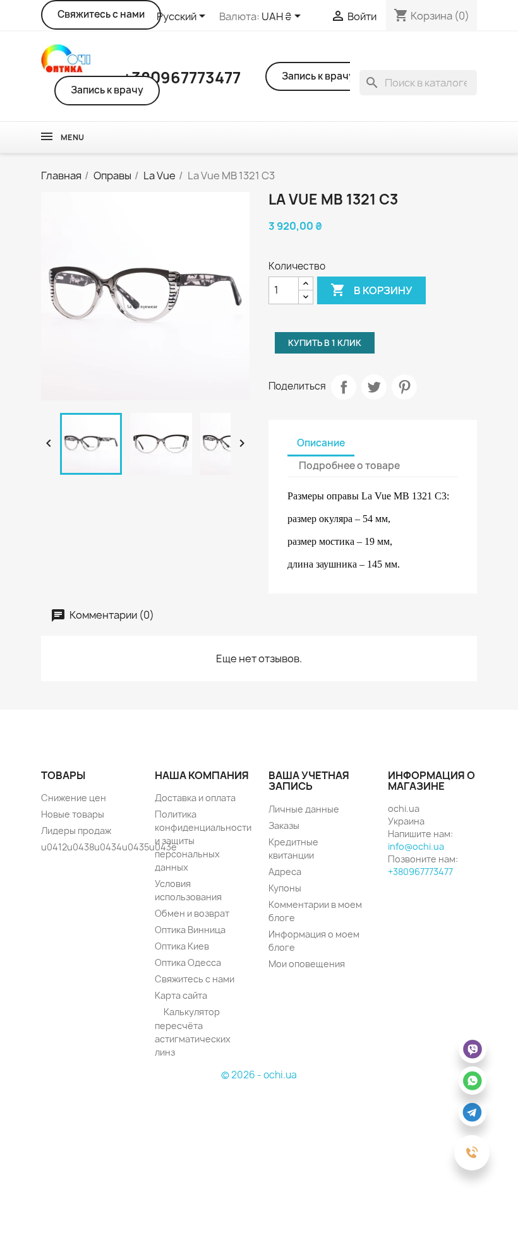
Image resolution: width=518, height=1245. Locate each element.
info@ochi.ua (416, 846)
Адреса (284, 872)
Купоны (284, 888)
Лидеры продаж (76, 831)
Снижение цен (73, 798)
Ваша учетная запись (308, 781)
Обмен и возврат (192, 913)
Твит (374, 387)
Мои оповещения (306, 964)
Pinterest (404, 387)
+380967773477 (420, 872)
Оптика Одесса (188, 962)
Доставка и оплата (195, 798)
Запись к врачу (107, 90)
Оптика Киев (182, 946)
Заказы (283, 825)
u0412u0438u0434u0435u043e (109, 847)
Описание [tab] (321, 443)
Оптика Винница (190, 930)
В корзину (371, 289)
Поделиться (343, 387)
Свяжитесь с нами (101, 14)
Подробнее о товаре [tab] (349, 465)
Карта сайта (181, 995)
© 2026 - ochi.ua (259, 1074)
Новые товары (72, 814)
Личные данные (303, 809)
